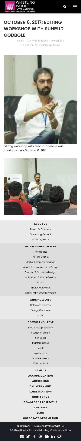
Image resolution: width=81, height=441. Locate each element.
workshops (57, 40)
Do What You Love (38, 40)
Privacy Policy (40, 426)
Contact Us (57, 426)
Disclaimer (23, 426)
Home (20, 40)
